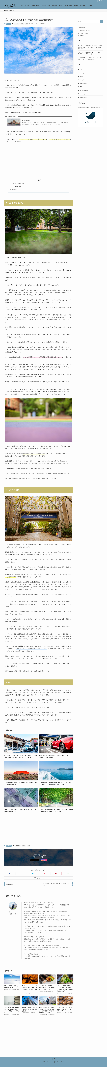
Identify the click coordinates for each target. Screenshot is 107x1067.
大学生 (22, 23)
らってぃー (13, 912)
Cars (81, 69)
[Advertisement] (38, 159)
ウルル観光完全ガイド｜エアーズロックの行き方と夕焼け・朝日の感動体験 (90, 58)
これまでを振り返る (18, 183)
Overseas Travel (84, 90)
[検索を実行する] (101, 21)
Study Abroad (83, 97)
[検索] (102, 1)
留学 (27, 23)
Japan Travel (83, 83)
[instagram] (97, 1)
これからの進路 (16, 186)
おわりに (14, 189)
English (82, 76)
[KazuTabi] (10, 5)
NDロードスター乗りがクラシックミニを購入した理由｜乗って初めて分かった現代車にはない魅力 (90, 47)
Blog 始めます (26, 120)
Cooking (82, 73)
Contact (57, 1062)
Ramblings (8, 23)
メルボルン (16, 23)
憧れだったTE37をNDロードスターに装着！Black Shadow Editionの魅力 (89, 53)
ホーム (62, 1062)
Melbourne (82, 87)
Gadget (82, 80)
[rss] (100, 1)
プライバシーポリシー (48, 1062)
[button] (9, 873)
